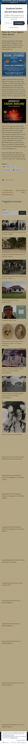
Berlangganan (19, 23)
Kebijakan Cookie (13, 737)
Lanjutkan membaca (14, 27)
